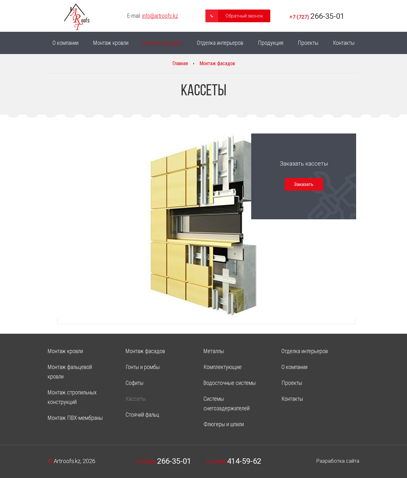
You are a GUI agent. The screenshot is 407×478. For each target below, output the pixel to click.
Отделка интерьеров (220, 42)
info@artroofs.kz (160, 15)
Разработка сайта (337, 461)
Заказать (304, 184)
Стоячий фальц (142, 414)
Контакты (344, 42)
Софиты (134, 382)
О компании (65, 42)
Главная (180, 63)
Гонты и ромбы (143, 367)
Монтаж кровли (110, 42)
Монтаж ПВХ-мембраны (75, 417)
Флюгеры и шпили (224, 424)
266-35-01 (316, 16)
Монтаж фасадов (162, 42)
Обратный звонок (244, 15)
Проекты (308, 42)
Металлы (214, 351)
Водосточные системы (230, 382)
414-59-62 (233, 461)
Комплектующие (223, 367)
